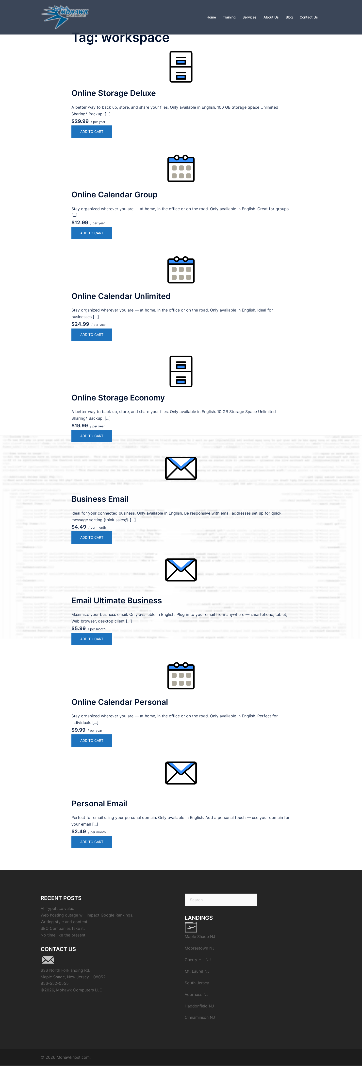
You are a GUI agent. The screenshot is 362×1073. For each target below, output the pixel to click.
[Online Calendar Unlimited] (181, 270)
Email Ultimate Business (116, 600)
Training (229, 17)
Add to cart (91, 131)
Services (250, 17)
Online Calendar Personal (119, 702)
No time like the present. (63, 935)
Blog (289, 17)
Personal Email (99, 803)
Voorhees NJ (197, 994)
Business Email (99, 499)
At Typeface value (57, 908)
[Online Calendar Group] (181, 168)
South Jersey (197, 982)
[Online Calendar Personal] (181, 676)
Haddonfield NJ (199, 1006)
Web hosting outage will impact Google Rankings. (87, 915)
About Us (271, 17)
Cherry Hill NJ (198, 959)
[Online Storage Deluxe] (181, 67)
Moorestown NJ (199, 948)
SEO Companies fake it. (63, 928)
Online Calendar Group (114, 194)
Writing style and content (64, 921)
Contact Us (309, 17)
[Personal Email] (181, 777)
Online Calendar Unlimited (121, 296)
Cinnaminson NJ (200, 1017)
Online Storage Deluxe (113, 93)
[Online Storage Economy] (181, 371)
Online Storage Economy (118, 397)
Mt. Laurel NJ (197, 971)
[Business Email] (181, 472)
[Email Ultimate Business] (181, 574)
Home (211, 17)
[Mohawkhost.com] (65, 16)
